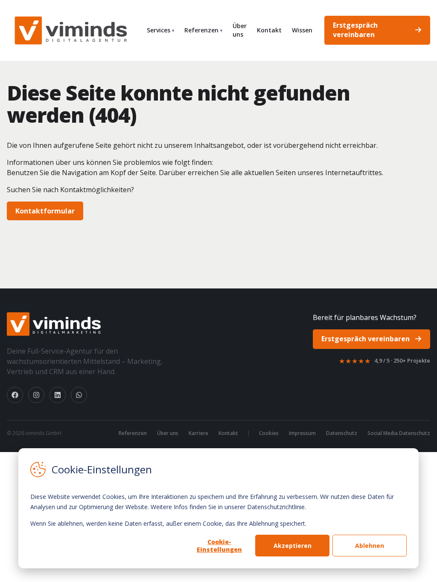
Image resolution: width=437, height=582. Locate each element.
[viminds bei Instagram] (36, 395)
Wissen (302, 30)
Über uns (240, 30)
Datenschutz (341, 433)
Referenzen (203, 30)
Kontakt (269, 30)
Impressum (302, 433)
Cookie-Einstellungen (219, 545)
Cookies (269, 433)
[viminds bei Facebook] (15, 395)
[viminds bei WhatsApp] (79, 395)
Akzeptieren (293, 546)
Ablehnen (369, 546)
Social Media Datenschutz (398, 433)
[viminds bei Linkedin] (58, 395)
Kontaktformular (45, 211)
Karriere (198, 433)
